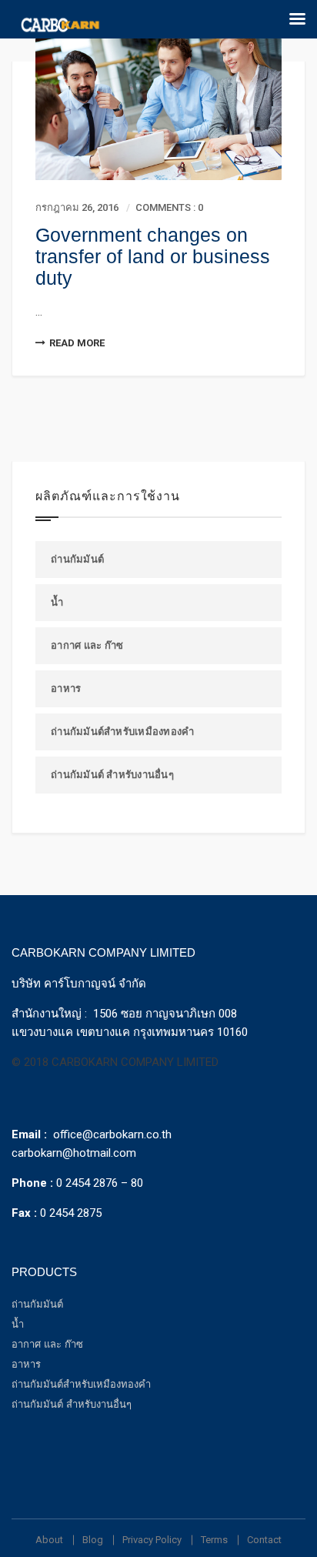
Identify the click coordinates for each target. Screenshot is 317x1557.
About (49, 1539)
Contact (264, 1539)
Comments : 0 (169, 207)
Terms (214, 1539)
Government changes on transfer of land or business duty (152, 256)
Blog (92, 1539)
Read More (77, 343)
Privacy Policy (152, 1539)
